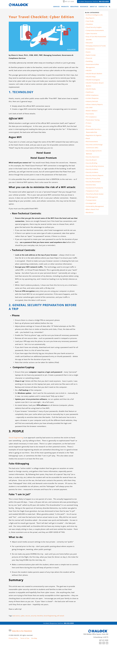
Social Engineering (16, 437)
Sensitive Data (91, 185)
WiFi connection (53, 123)
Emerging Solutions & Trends (96, 46)
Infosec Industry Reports (94, 104)
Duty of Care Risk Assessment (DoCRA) (96, 38)
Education (89, 43)
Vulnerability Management (95, 206)
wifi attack (60, 616)
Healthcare (90, 92)
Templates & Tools (92, 191)
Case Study (90, 21)
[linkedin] (107, 643)
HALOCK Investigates (93, 80)
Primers (88, 123)
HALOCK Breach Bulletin (94, 73)
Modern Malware (91, 111)
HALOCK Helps (91, 77)
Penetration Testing (92, 120)
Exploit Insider (91, 55)
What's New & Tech (92, 209)
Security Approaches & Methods (93, 152)
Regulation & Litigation (94, 135)
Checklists (89, 24)
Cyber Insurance (91, 33)
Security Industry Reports (94, 175)
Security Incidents (92, 169)
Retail (88, 138)
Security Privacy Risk (93, 178)
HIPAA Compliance (92, 95)
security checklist (37, 616)
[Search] (109, 7)
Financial (89, 58)
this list (57, 285)
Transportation (91, 200)
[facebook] (100, 643)
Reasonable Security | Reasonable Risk (93, 130)
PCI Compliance (91, 117)
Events (88, 52)
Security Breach (91, 160)
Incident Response (92, 98)
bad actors (16, 616)
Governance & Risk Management (92, 66)
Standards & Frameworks (94, 188)
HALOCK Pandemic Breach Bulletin (95, 84)
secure (27, 616)
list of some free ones (40, 350)
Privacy (88, 126)
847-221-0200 (69, 1)
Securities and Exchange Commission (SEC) (94, 146)
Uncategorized (91, 203)
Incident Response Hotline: (93, 1)
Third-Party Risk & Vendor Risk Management (95, 195)
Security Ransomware (93, 182)
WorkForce (89, 212)
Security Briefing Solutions (95, 166)
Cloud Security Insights (94, 27)
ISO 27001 (89, 107)
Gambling (89, 61)
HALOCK (89, 70)
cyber (23, 616)
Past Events (90, 114)
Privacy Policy (13, 638)
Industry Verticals (92, 101)
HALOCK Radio (91, 89)
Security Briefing (91, 163)
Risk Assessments (92, 141)
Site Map (34, 638)
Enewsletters (90, 49)
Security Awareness (92, 157)
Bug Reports (90, 18)
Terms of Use (24, 638)
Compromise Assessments (95, 30)
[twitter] (103, 643)
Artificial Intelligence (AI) (94, 15)
